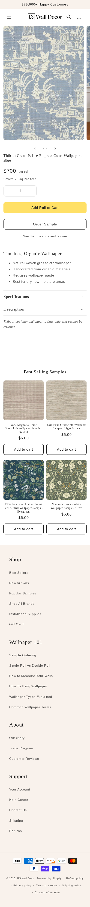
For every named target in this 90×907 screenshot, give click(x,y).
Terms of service (46, 885)
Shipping (16, 820)
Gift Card (16, 624)
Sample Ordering (22, 655)
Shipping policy (71, 885)
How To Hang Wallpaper (28, 686)
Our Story (16, 738)
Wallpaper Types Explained (30, 697)
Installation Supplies (25, 614)
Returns (15, 831)
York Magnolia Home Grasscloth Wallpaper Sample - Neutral (23, 428)
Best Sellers (18, 572)
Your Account (19, 789)
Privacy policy (22, 885)
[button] (9, 17)
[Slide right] (55, 148)
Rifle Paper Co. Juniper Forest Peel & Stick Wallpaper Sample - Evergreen (24, 508)
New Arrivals (19, 583)
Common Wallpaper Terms (30, 707)
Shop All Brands (21, 603)
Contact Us (18, 810)
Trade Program (21, 748)
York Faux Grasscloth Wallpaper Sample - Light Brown (67, 426)
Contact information (47, 892)
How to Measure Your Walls (31, 676)
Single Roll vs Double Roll (29, 665)
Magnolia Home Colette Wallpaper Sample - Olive (66, 506)
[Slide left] (35, 148)
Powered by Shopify (49, 878)
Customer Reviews (24, 758)
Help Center (18, 800)
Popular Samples (22, 593)
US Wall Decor (26, 878)
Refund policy (75, 878)
